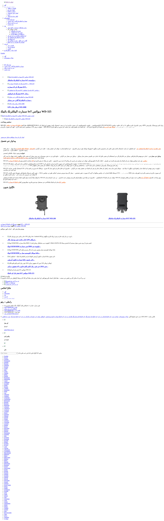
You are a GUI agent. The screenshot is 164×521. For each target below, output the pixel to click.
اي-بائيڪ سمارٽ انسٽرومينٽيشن (54, 316)
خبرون (6, 44)
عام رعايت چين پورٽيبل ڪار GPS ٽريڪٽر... (22, 240)
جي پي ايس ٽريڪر (13, 23)
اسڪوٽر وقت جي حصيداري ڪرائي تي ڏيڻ (33, 316)
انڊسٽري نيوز (11, 47)
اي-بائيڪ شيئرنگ (15, 316)
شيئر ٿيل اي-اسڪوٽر (16, 32)
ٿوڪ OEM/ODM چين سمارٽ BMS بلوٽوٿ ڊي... (24, 246)
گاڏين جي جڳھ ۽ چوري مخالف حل (17, 40)
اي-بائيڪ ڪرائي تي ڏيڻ (104, 316)
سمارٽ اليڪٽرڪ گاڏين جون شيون (17, 21)
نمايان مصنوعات (8, 58)
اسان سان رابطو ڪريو (10, 50)
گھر (5, 5)
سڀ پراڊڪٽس (6, 316)
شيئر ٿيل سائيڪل (16, 31)
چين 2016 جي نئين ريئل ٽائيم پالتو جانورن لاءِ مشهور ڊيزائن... (28, 266)
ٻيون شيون (11, 24)
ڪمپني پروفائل (12, 8)
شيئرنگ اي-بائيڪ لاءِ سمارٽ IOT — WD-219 (15, 224)
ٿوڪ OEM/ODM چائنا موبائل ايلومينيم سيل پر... (24, 253)
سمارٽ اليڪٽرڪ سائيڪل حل (16, 37)
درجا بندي (3, 61)
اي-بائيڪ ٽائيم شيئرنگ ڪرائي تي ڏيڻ (74, 316)
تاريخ (9, 15)
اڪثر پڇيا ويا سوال (13, 16)
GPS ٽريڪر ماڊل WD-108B (17, 107)
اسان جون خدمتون (13, 13)
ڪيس (9, 49)
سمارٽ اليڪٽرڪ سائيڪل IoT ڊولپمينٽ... (22, 80)
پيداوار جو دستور (5, 137)
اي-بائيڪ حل (11, 39)
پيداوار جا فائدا (11, 11)
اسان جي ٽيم (11, 10)
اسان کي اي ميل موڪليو (17, 137)
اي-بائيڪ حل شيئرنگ (91, 316)
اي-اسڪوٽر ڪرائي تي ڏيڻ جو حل (17, 36)
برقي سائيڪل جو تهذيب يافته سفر (17, 27)
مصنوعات (7, 18)
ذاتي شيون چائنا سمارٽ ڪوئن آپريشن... (21, 260)
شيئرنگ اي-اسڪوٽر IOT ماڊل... (18, 94)
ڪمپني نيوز (11, 45)
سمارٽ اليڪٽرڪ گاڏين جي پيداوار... (20, 100)
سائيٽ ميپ (115, 316)
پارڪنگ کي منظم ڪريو (17, 34)
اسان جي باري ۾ (9, 6)
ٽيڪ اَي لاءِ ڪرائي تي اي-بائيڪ (16, 42)
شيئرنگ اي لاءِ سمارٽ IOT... (17, 87)
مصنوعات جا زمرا (8, 233)
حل (5, 26)
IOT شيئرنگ (11, 19)
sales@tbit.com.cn (9, 330)
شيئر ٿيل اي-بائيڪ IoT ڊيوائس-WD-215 (21, 273)
